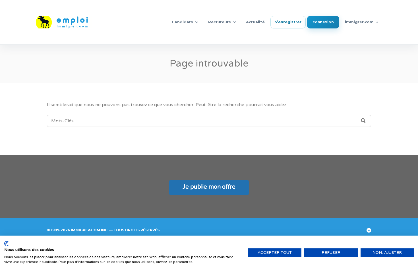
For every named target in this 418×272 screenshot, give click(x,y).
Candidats (182, 22)
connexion (323, 22)
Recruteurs (219, 22)
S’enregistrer (288, 22)
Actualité (255, 22)
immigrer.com (359, 22)
